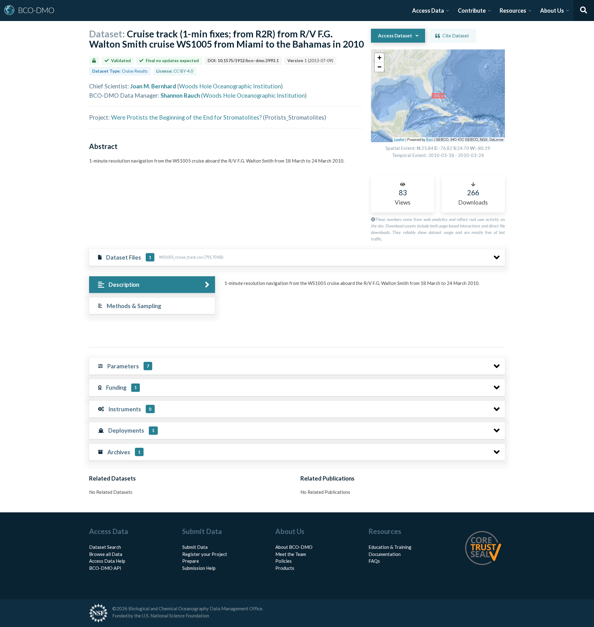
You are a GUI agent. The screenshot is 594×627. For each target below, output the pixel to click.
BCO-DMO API (105, 568)
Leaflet (399, 139)
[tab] (152, 284)
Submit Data (195, 547)
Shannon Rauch (180, 95)
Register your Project (204, 554)
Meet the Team (290, 554)
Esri (429, 139)
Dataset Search (105, 547)
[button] (379, 57)
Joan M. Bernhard (153, 86)
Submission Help (199, 568)
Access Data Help (107, 561)
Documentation (384, 554)
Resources (513, 10)
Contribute (472, 10)
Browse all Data (105, 554)
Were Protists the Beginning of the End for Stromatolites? (186, 117)
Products (284, 568)
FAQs (374, 561)
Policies (283, 561)
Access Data (428, 10)
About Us (552, 10)
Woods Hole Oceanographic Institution (230, 86)
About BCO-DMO (293, 547)
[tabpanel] (362, 285)
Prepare (190, 561)
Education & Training (389, 547)
